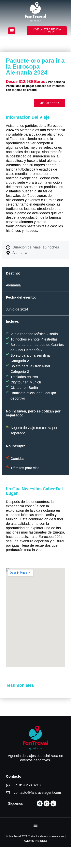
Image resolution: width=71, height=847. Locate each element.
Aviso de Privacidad (35, 840)
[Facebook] (40, 803)
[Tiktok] (53, 803)
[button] (11, 30)
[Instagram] (47, 803)
